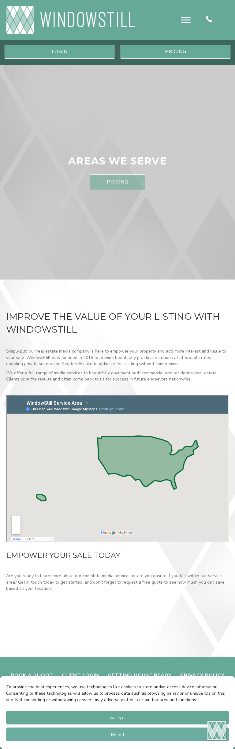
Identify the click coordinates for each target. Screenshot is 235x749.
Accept (117, 718)
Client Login (80, 675)
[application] (216, 730)
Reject (118, 735)
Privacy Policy (202, 675)
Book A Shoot (32, 675)
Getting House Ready (140, 675)
